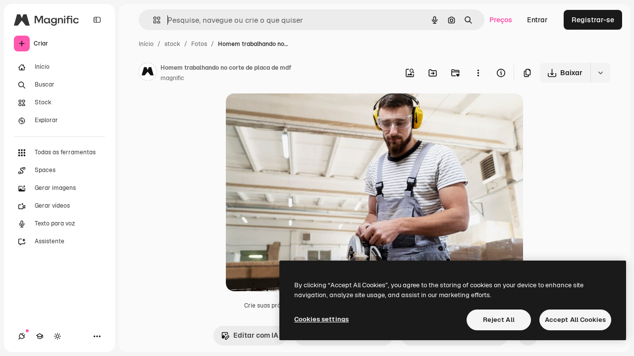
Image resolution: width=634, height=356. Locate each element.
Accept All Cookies (575, 319)
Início (146, 44)
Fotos (199, 44)
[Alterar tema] (57, 336)
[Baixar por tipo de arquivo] (600, 73)
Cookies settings (321, 319)
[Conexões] (22, 336)
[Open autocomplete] (152, 20)
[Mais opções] (478, 73)
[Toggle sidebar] (97, 20)
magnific (172, 78)
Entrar (537, 19)
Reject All (499, 319)
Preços (500, 19)
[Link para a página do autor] (148, 73)
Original (289, 112)
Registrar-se (593, 19)
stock (172, 44)
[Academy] (40, 336)
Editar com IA (255, 335)
